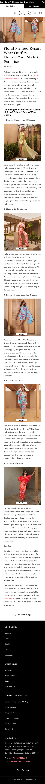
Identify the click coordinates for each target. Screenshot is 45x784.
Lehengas (9, 655)
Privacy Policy (10, 707)
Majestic (8, 633)
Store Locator (10, 723)
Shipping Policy (11, 713)
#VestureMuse (11, 676)
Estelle (7, 644)
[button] (3, 13)
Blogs (7, 681)
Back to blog (24, 614)
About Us (8, 670)
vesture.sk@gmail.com (20, 761)
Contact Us (9, 729)
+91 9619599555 (19, 758)
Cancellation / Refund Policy (16, 702)
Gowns (7, 649)
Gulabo (8, 638)
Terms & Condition (12, 718)
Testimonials (10, 686)
